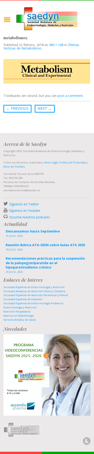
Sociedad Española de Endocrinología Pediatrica (33, 303)
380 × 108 (56, 45)
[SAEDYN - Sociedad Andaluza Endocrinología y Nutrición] (47, 18)
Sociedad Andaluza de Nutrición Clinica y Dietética (34, 291)
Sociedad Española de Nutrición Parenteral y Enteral (35, 295)
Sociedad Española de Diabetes (22, 299)
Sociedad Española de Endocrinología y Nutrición (34, 287)
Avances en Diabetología (18, 315)
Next (45, 108)
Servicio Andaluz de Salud (19, 319)
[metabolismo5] (46, 71)
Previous (17, 108)
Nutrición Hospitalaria (16, 311)
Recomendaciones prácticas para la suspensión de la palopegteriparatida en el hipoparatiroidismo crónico (45, 262)
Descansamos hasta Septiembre (33, 231)
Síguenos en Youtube (24, 210)
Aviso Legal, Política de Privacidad (65, 162)
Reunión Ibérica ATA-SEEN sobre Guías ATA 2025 (45, 245)
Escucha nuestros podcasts (29, 217)
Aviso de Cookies (14, 166)
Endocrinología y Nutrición (20, 307)
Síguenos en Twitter (24, 204)
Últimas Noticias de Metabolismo (41, 46)
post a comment (70, 95)
